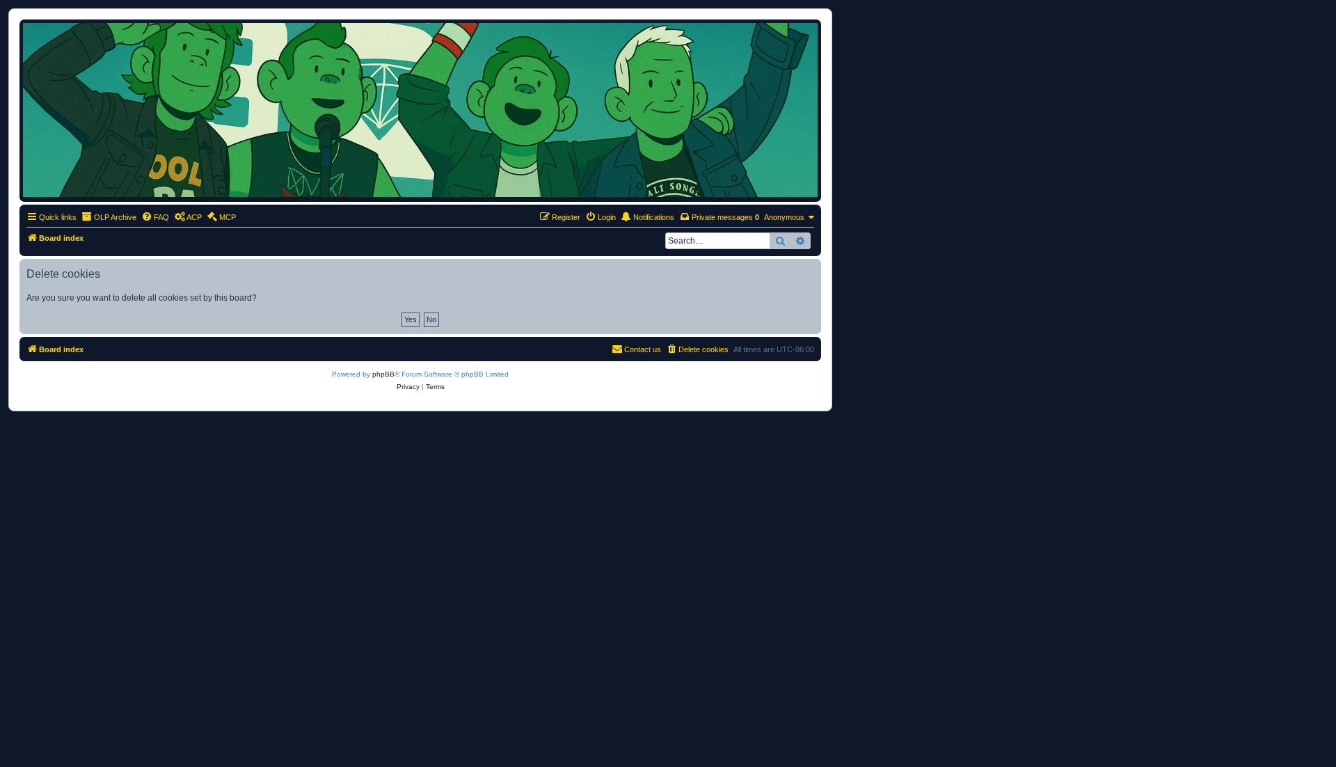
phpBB (383, 374)
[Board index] (420, 110)
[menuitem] (155, 217)
